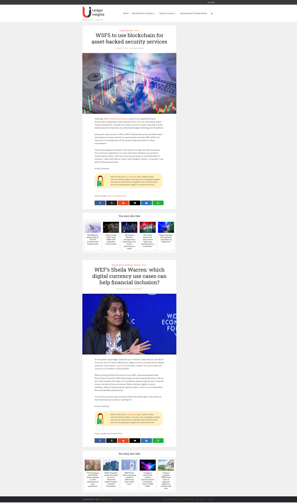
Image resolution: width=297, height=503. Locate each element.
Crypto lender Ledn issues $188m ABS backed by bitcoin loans (111, 239)
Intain (138, 122)
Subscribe (211, 2)
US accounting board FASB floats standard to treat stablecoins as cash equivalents (93, 479)
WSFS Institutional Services (116, 119)
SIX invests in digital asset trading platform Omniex (146, 498)
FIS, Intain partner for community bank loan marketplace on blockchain (147, 240)
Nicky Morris (138, 289)
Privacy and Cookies (187, 499)
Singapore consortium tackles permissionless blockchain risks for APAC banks (147, 479)
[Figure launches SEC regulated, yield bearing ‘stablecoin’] (166, 227)
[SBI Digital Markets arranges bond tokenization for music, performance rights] (129, 227)
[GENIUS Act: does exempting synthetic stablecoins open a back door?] (129, 465)
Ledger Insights (138, 48)
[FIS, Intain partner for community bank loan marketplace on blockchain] (148, 227)
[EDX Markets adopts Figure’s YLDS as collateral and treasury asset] (93, 227)
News (126, 13)
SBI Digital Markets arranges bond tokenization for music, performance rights (129, 241)
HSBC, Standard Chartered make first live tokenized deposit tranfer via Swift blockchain (111, 479)
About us (203, 499)
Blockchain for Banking (122, 265)
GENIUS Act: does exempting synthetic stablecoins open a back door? (129, 478)
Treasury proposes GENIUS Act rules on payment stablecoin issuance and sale (166, 480)
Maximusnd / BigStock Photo (117, 196)
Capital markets (126, 30)
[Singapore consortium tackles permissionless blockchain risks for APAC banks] (148, 465)
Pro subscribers (131, 177)
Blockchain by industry (143, 13)
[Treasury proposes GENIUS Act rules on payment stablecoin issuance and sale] (166, 465)
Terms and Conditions (171, 499)
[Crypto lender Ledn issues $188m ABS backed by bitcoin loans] (111, 227)
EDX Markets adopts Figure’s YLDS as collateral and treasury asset (93, 239)
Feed (197, 499)
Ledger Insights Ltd (105, 499)
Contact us (211, 499)
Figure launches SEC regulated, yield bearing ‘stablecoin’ (166, 238)
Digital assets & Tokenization (193, 13)
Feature (137, 265)
